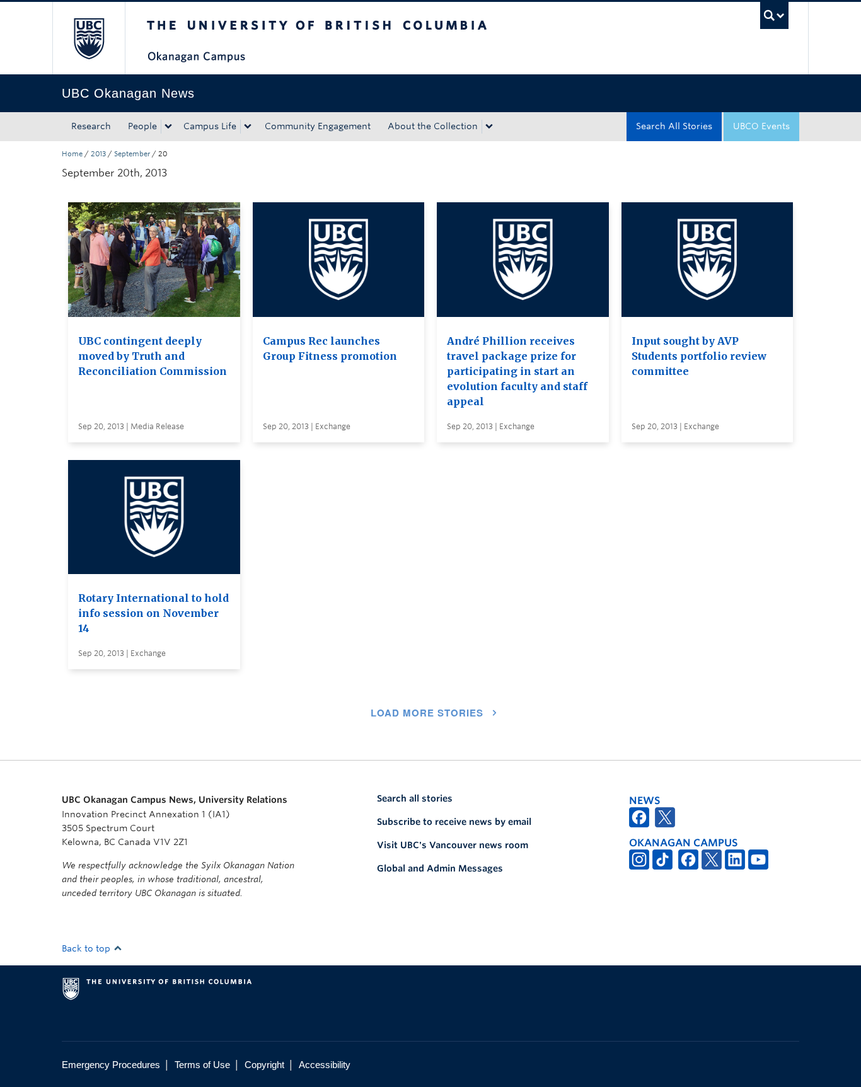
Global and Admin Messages (440, 868)
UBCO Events (761, 126)
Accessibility (324, 1064)
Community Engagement (318, 126)
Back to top (87, 948)
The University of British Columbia (88, 38)
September (132, 153)
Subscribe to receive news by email (454, 822)
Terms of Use (202, 1064)
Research (91, 126)
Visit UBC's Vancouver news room (452, 845)
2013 (98, 153)
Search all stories (415, 798)
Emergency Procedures (111, 1064)
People (142, 126)
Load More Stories (427, 713)
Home (72, 153)
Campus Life (209, 126)
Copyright (264, 1064)
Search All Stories (674, 126)
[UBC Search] (774, 15)
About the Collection (433, 126)
